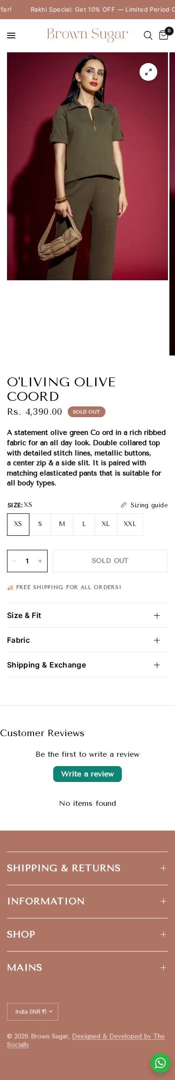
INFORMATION (46, 901)
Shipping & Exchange (46, 664)
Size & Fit (24, 615)
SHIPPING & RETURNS (64, 868)
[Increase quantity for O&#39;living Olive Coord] (40, 561)
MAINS (24, 967)
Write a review (87, 773)
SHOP (21, 934)
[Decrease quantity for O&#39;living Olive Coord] (14, 561)
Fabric (18, 640)
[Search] (148, 35)
